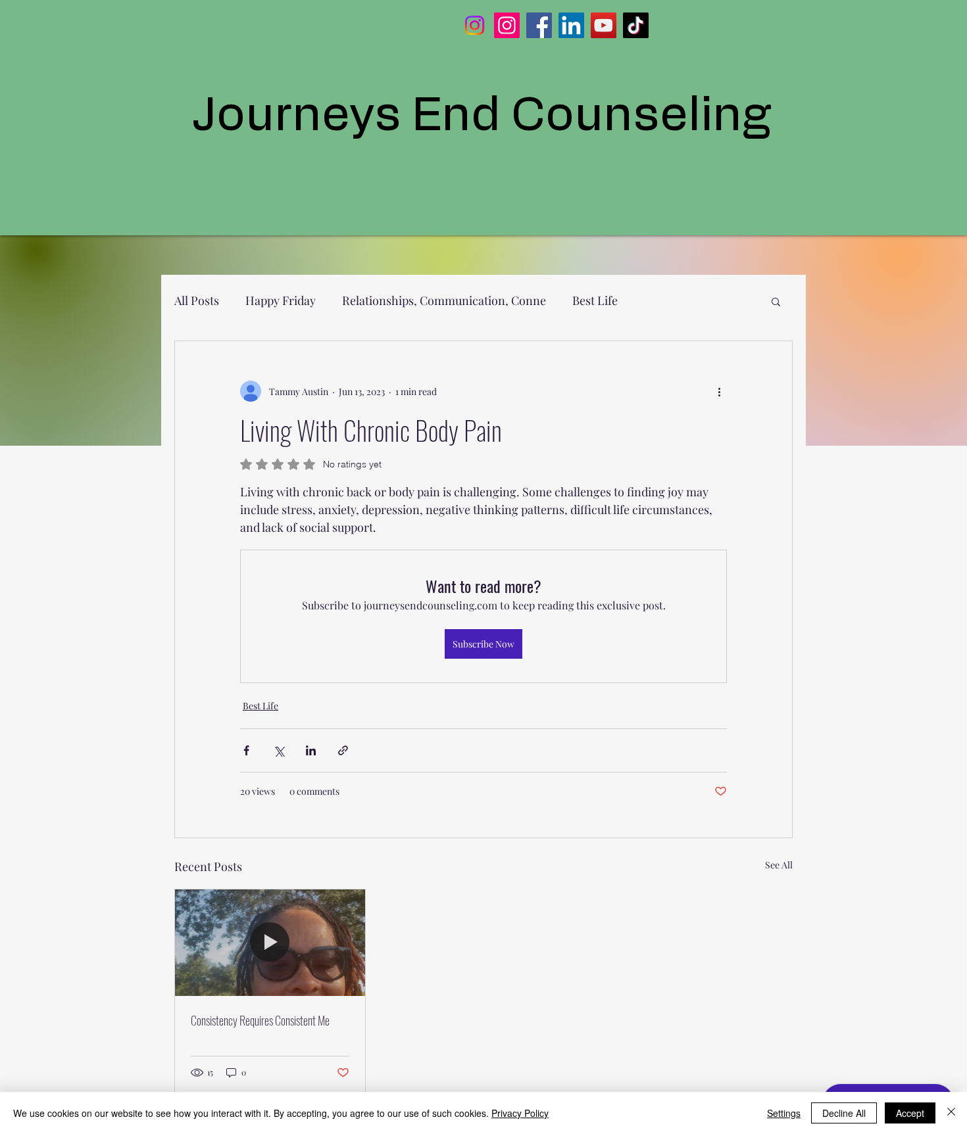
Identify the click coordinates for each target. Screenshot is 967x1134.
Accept (910, 1113)
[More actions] (719, 391)
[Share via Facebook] (246, 750)
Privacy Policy (520, 1113)
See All (779, 865)
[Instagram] (474, 25)
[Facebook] (539, 25)
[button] (776, 301)
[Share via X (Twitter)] (278, 750)
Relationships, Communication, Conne (444, 300)
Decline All (844, 1113)
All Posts (196, 300)
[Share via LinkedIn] (311, 750)
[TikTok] (636, 25)
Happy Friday (280, 300)
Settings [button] (784, 1113)
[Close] (951, 1112)
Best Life (595, 300)
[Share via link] (343, 750)
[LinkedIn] (571, 25)
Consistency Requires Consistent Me (260, 1020)
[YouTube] (603, 25)
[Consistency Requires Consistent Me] (270, 942)
